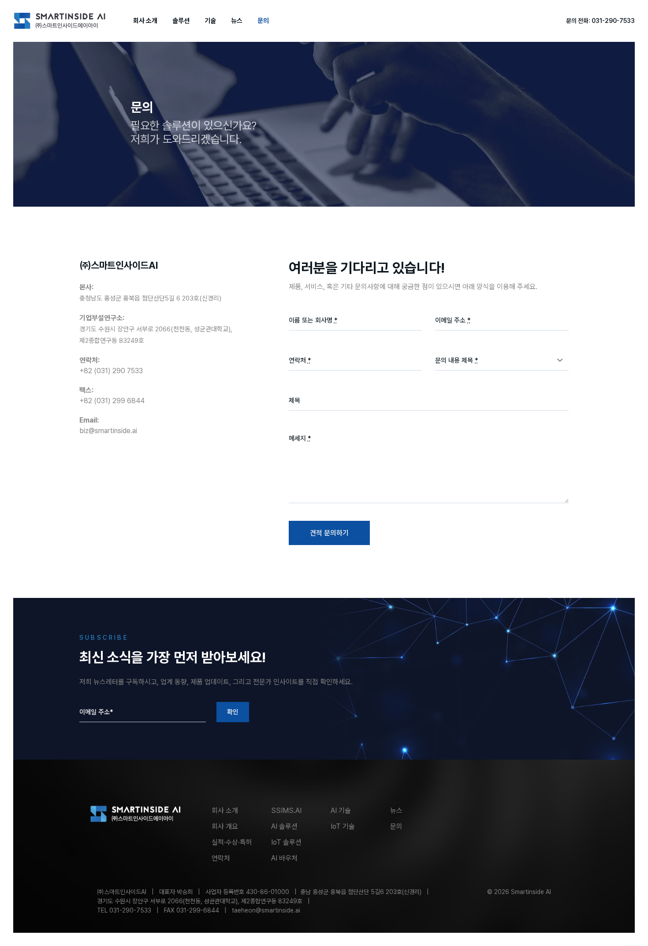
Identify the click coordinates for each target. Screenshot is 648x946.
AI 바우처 (284, 858)
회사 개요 (225, 826)
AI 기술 (341, 810)
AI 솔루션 (284, 826)
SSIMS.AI (286, 810)
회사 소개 (145, 21)
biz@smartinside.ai (108, 431)
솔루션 (181, 21)
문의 (263, 21)
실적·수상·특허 (232, 842)
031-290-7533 (613, 20)
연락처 (221, 858)
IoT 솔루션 (286, 842)
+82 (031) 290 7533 (111, 371)
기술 (210, 21)
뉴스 (236, 21)
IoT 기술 (343, 826)
